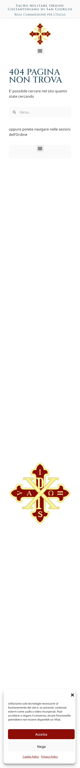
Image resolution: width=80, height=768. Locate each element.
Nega (41, 746)
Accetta (41, 734)
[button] (72, 695)
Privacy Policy (49, 756)
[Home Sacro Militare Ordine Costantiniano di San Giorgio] (40, 34)
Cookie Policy (31, 756)
